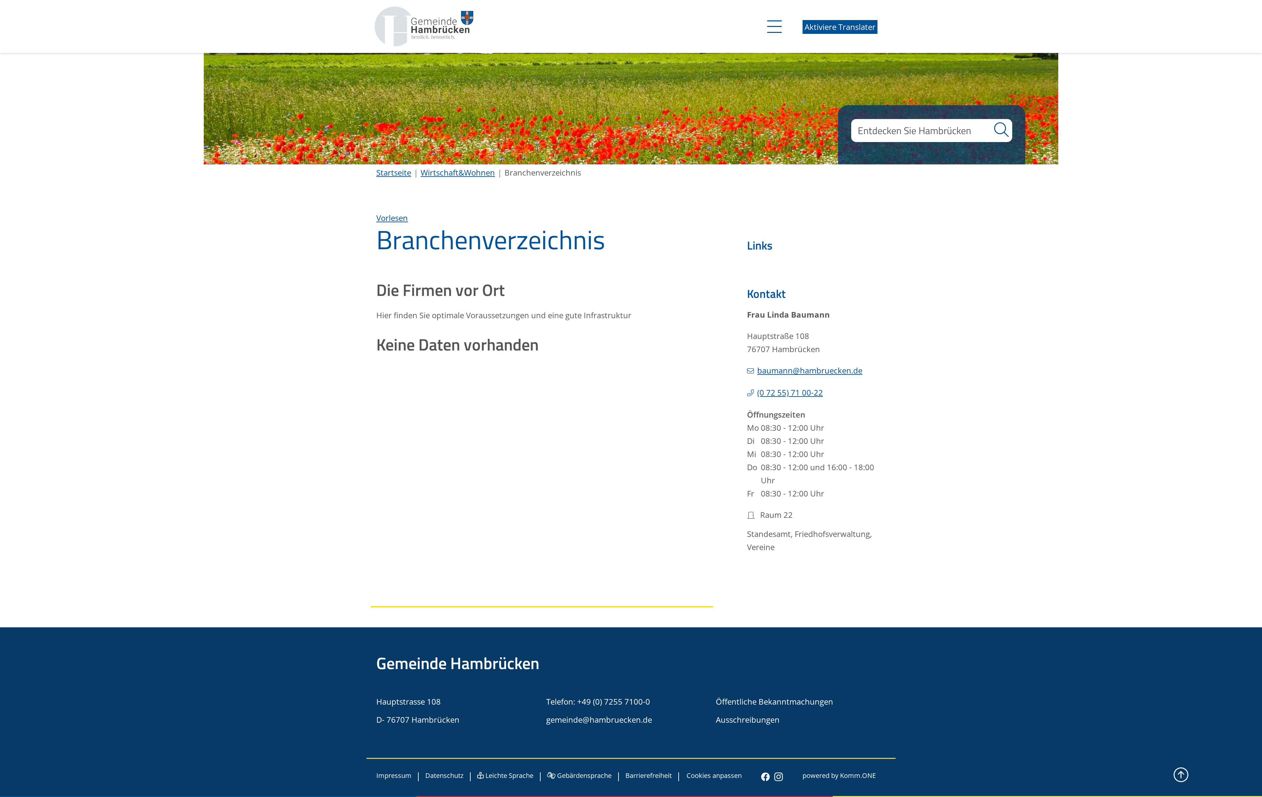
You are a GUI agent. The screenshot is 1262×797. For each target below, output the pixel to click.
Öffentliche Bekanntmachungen (774, 701)
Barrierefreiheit (648, 775)
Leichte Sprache (508, 775)
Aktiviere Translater (840, 26)
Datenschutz (444, 775)
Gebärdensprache (583, 775)
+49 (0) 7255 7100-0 (613, 701)
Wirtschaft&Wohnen (458, 172)
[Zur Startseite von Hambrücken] (424, 25)
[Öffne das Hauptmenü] (773, 26)
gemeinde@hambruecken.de (599, 719)
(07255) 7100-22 (790, 392)
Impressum (393, 775)
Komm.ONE (858, 775)
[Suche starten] (1001, 130)
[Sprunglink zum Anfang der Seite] (1181, 774)
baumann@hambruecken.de (809, 370)
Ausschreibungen (748, 719)
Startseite (393, 172)
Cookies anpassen (714, 776)
